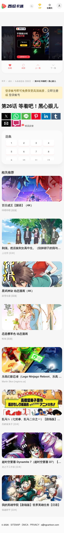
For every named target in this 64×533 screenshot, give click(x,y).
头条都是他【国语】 (23, 81)
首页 (3, 81)
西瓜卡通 (12, 6)
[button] (32, 6)
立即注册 (52, 90)
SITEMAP (15, 524)
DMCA (25, 524)
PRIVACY (34, 524)
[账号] (59, 5)
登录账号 (14, 95)
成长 (10, 81)
